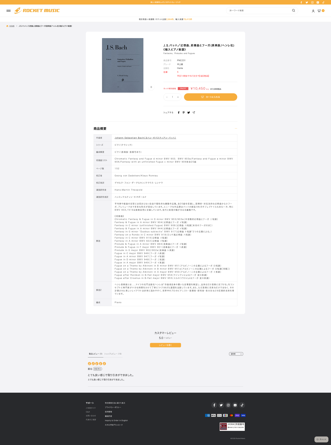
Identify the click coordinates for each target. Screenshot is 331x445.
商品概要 (100, 128)
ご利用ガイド (91, 408)
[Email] (193, 112)
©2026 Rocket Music (238, 438)
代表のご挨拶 (91, 419)
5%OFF (183, 88)
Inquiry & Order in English (116, 420)
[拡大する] (151, 87)
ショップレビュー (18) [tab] (113, 354)
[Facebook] (301, 2)
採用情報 (108, 412)
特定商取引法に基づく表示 (115, 403)
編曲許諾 (108, 416)
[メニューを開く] (8, 10)
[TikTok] (323, 2)
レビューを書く (165, 345)
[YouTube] (318, 2)
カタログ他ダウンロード (114, 425)
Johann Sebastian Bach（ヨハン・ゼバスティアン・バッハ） (145, 138)
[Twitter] (307, 2)
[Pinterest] (183, 112)
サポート (90, 403)
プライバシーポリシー (113, 407)
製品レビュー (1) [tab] (95, 354)
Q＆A (88, 412)
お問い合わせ (91, 416)
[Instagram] (312, 2)
